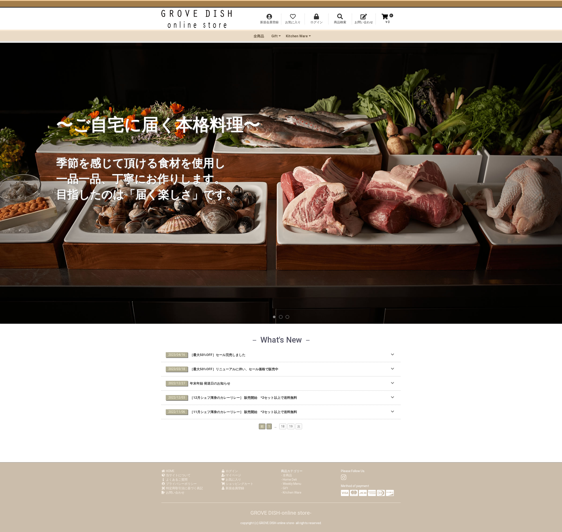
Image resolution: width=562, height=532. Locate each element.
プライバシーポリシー (181, 483)
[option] (281, 183)
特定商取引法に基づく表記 (184, 488)
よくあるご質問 (176, 479)
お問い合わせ (174, 492)
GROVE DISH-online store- (281, 513)
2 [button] (281, 317)
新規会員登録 (234, 488)
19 (291, 426)
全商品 (259, 36)
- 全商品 (286, 475)
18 (283, 426)
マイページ (233, 475)
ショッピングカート (239, 483)
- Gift (284, 488)
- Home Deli (289, 479)
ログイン (231, 471)
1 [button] (274, 317)
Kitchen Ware (297, 36)
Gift (274, 36)
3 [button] (287, 317)
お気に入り (233, 479)
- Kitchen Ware (291, 492)
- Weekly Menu (291, 483)
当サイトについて (178, 475)
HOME (170, 471)
